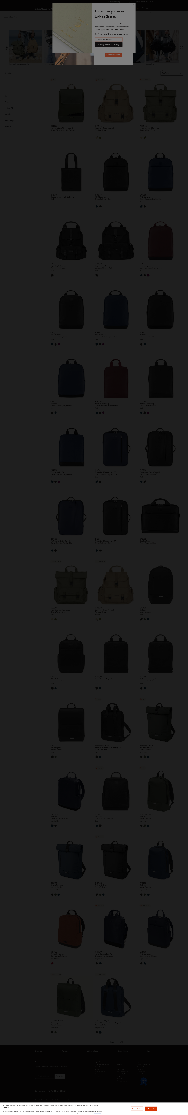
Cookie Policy (97, 1113)
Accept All (151, 1109)
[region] (94, 1108)
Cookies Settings (137, 1109)
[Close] (185, 1108)
